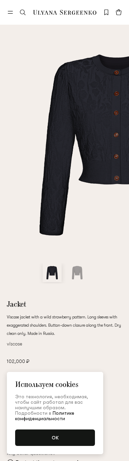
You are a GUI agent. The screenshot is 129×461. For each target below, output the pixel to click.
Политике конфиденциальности (44, 415)
